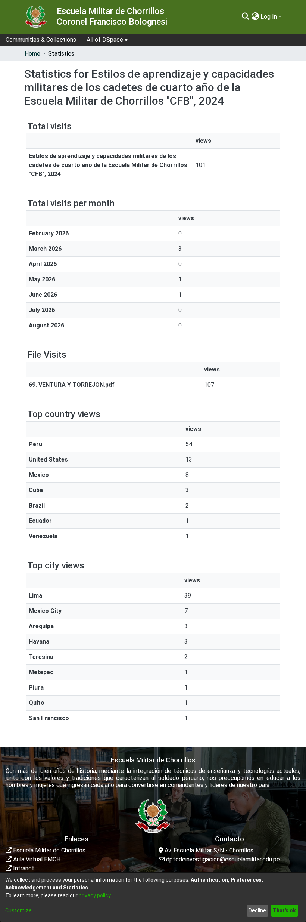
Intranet (23, 868)
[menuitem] (107, 40)
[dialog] (153, 897)
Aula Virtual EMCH (36, 859)
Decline (257, 910)
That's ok (284, 910)
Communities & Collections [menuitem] (41, 39)
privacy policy (94, 895)
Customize (18, 910)
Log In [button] (269, 16)
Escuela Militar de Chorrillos (48, 850)
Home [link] (32, 53)
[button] (245, 16)
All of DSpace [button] (105, 39)
